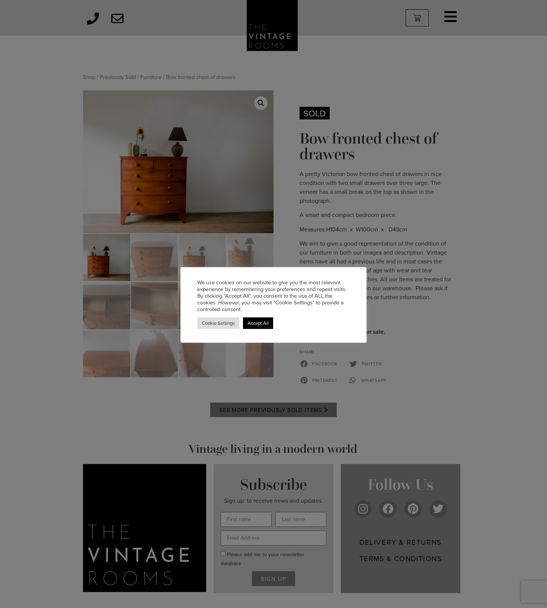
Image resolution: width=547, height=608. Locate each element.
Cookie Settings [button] (218, 323)
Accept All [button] (258, 323)
